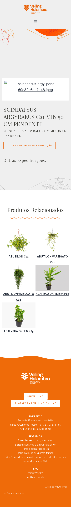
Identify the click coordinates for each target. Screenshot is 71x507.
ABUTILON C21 (19, 256)
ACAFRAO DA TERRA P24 (52, 294)
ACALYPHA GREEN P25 (19, 331)
